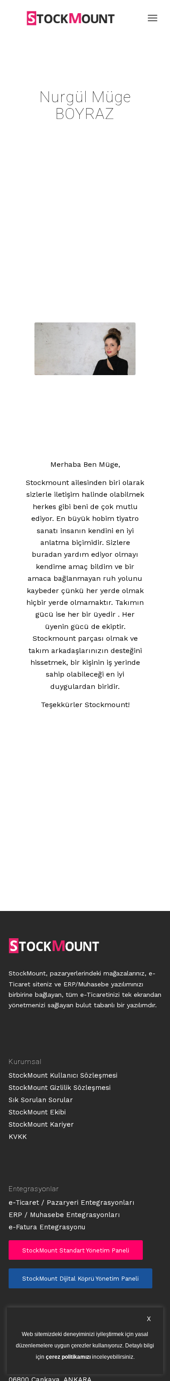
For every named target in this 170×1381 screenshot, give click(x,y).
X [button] (149, 1319)
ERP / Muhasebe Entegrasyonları (64, 1215)
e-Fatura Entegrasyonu (47, 1227)
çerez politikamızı (68, 1357)
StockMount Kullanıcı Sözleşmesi (63, 1075)
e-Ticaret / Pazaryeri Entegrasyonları (71, 1202)
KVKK (18, 1137)
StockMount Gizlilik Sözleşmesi (60, 1088)
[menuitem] (152, 18)
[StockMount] (70, 18)
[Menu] (152, 18)
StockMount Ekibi (37, 1112)
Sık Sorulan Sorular (41, 1100)
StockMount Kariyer (41, 1124)
